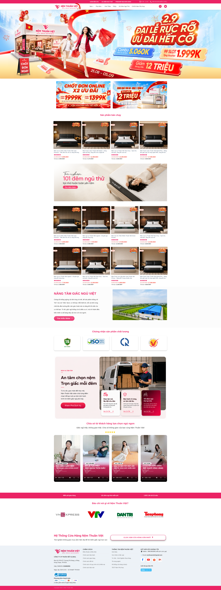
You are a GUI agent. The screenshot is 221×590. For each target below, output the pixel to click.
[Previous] (6, 44)
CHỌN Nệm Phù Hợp (138, 6)
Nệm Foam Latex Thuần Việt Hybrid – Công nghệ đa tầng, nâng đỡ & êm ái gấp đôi (95, 151)
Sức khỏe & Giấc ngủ (118, 487)
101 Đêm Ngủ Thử (124, 6)
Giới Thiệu (108, 6)
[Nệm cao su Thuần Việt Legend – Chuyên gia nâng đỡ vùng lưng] (96, 220)
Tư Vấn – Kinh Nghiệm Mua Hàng (121, 490)
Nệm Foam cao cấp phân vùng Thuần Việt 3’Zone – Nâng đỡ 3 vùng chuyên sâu (123, 277)
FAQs (114, 6)
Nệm (91, 6)
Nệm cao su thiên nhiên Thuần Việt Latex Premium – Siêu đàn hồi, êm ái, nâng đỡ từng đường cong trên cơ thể (66, 151)
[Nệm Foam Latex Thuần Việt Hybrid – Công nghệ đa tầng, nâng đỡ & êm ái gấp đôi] (96, 135)
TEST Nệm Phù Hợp (118, 499)
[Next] (214, 44)
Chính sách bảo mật (88, 499)
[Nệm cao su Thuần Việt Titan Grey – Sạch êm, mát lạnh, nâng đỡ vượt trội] (125, 135)
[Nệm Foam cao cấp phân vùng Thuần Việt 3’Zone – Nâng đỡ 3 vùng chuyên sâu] (125, 261)
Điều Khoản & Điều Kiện (89, 484)
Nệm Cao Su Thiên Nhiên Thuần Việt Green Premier (123, 236)
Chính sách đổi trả (88, 493)
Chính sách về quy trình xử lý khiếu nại (94, 496)
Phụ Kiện (98, 6)
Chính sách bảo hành (89, 487)
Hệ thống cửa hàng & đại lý (119, 496)
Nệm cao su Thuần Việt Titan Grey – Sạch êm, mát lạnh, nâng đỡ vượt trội (124, 151)
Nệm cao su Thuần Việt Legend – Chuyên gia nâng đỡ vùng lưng (95, 236)
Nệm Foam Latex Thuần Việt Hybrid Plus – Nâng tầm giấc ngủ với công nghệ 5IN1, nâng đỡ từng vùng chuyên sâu (153, 151)
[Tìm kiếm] (160, 6)
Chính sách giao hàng (89, 490)
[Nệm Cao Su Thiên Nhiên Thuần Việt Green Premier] (125, 220)
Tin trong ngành (116, 493)
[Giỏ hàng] (165, 6)
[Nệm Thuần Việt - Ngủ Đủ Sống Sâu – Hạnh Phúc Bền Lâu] (70, 6)
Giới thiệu (114, 484)
